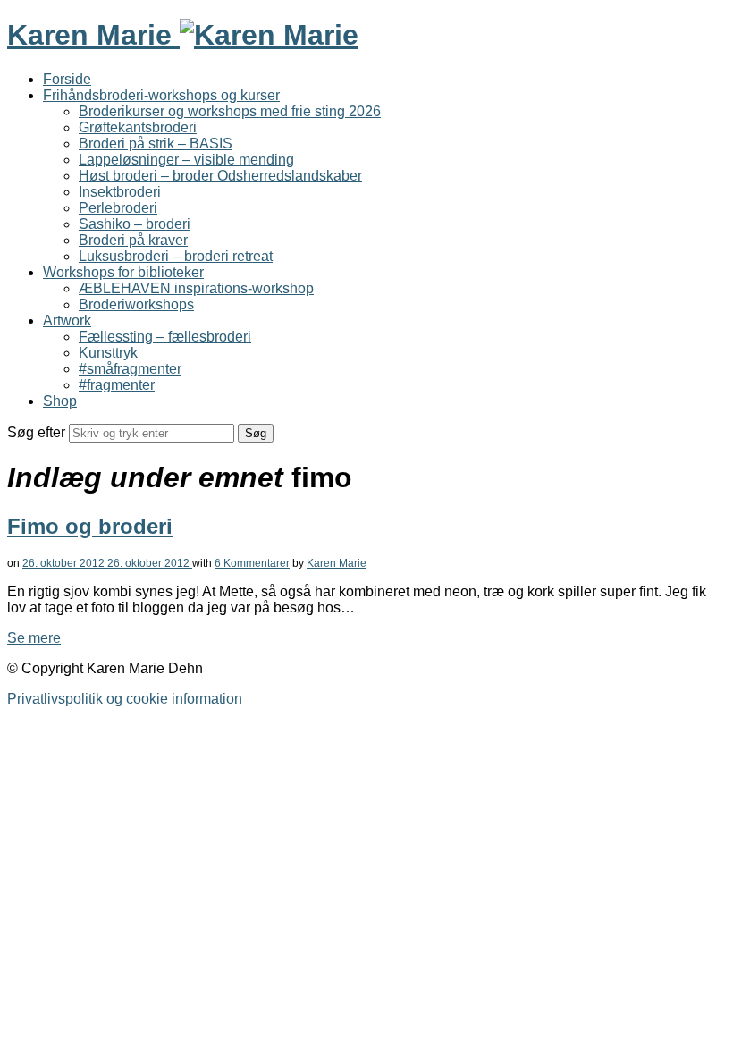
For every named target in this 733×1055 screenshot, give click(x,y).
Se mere (34, 638)
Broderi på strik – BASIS (155, 143)
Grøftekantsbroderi (138, 127)
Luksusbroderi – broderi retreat (176, 256)
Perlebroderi (118, 207)
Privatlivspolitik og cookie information (124, 698)
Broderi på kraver (133, 240)
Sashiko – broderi (134, 224)
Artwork (67, 320)
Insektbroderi (120, 191)
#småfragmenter (130, 368)
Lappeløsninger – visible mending (186, 159)
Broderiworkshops (136, 304)
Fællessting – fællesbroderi (165, 336)
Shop (60, 401)
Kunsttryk (108, 352)
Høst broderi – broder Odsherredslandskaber (220, 175)
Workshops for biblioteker (123, 272)
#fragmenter (117, 384)
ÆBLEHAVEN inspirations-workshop (196, 288)
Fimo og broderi (90, 526)
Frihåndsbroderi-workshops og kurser (161, 95)
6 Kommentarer (252, 563)
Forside (67, 79)
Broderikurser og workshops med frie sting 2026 (230, 111)
